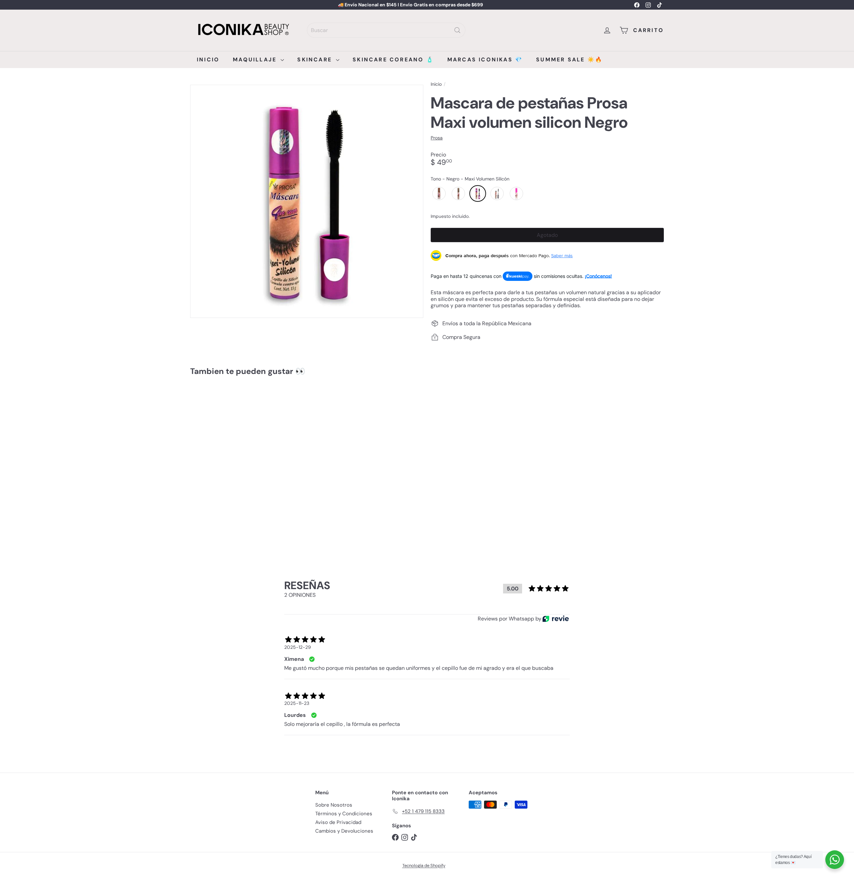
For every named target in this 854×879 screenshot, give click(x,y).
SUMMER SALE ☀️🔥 (569, 59)
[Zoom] (306, 201)
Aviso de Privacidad (338, 822)
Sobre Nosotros (333, 805)
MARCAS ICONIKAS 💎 (485, 59)
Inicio (208, 59)
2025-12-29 (297, 647)
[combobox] (386, 30)
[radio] (439, 193)
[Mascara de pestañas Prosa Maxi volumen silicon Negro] (227, 455)
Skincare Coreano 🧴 (393, 59)
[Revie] (555, 618)
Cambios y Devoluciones (344, 831)
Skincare (315, 59)
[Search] (457, 30)
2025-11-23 (296, 703)
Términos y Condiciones (343, 813)
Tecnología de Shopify (423, 865)
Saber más (562, 255)
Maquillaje (256, 59)
